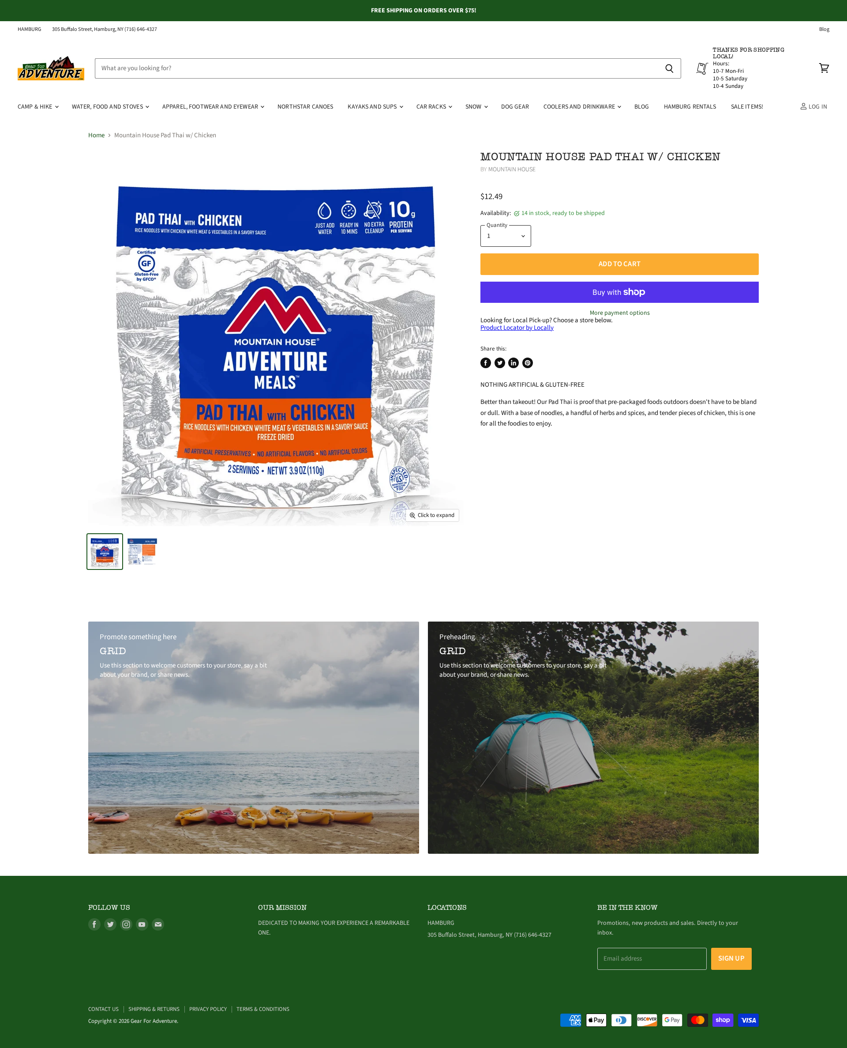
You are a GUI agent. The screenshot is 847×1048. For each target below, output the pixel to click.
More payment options (620, 313)
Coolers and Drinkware (579, 106)
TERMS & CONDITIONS (262, 1009)
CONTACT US (103, 1009)
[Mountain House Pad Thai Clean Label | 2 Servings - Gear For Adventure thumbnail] (104, 551)
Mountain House (512, 169)
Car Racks (431, 106)
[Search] (669, 68)
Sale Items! (747, 106)
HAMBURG (29, 29)
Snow (474, 106)
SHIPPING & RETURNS (154, 1009)
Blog (824, 29)
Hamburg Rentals (690, 106)
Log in (817, 106)
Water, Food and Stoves (108, 106)
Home (96, 135)
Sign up (731, 958)
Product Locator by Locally (517, 327)
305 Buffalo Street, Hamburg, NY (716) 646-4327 (104, 29)
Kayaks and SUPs (373, 106)
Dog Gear (515, 106)
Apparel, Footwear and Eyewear (210, 106)
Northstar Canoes (305, 106)
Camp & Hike (36, 106)
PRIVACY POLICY (208, 1009)
